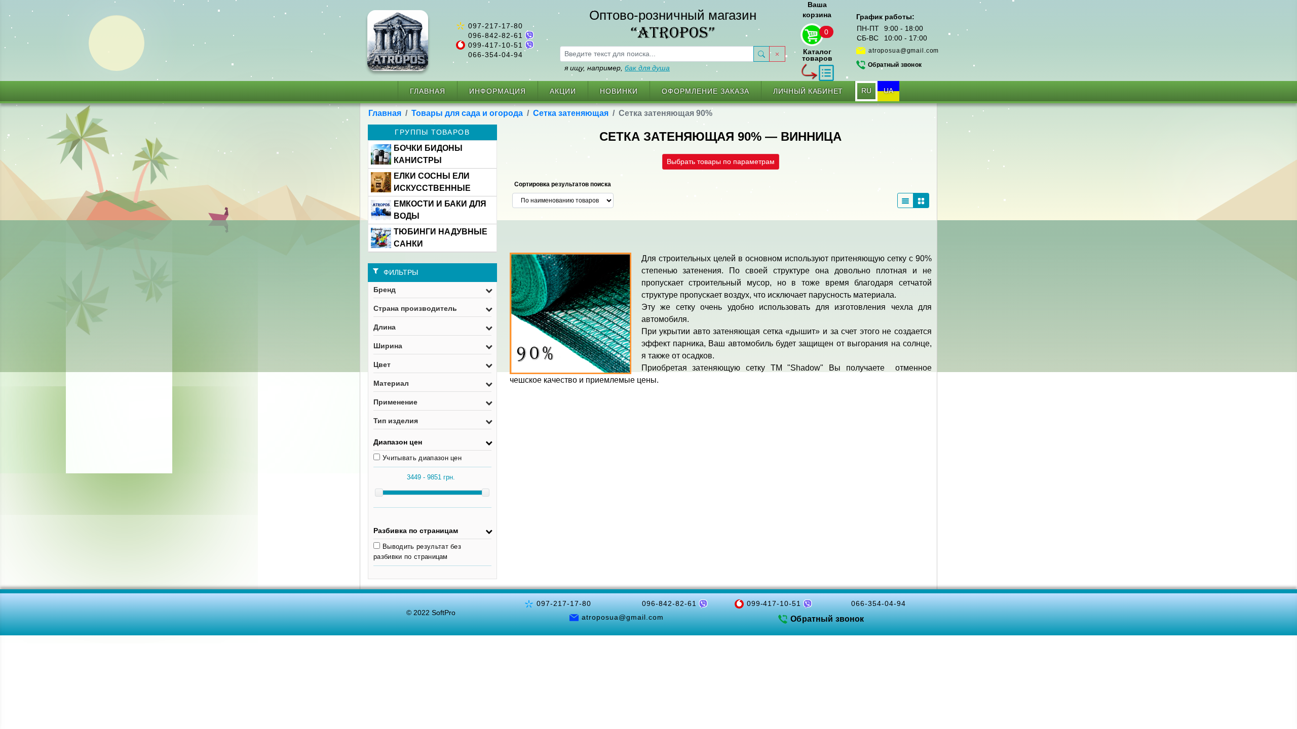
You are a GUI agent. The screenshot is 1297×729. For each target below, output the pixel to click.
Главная (427, 91)
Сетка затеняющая (570, 113)
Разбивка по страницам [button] (415, 530)
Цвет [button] (382, 364)
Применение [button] (395, 402)
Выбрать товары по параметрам (721, 161)
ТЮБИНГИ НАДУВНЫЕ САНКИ (440, 237)
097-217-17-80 (495, 26)
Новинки (619, 91)
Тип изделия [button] (395, 421)
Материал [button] (391, 383)
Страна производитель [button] (415, 308)
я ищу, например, (617, 68)
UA (888, 91)
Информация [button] (497, 91)
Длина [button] (384, 327)
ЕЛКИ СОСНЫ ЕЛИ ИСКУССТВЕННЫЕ (432, 182)
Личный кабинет (808, 91)
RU (866, 91)
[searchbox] (657, 54)
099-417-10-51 (495, 45)
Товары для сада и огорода (467, 113)
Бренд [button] (384, 290)
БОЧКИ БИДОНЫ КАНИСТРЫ (428, 154)
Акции (563, 91)
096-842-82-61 (495, 35)
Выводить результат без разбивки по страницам (417, 551)
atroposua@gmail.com (903, 50)
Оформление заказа (705, 91)
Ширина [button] (387, 346)
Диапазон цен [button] (397, 442)
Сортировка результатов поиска (562, 184)
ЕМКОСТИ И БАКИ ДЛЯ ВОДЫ (440, 209)
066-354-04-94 (495, 55)
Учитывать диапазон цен (422, 458)
